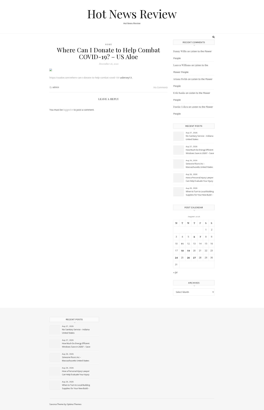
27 (194, 257)
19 (188, 250)
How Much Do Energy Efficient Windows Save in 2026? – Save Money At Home (200, 151)
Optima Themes (74, 404)
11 (182, 243)
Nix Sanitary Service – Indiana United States (199, 138)
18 (182, 250)
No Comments (160, 87)
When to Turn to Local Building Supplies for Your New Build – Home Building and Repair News (200, 193)
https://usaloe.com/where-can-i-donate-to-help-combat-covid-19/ (84, 77)
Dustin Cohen (180, 106)
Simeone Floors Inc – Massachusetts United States (199, 165)
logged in (68, 109)
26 (188, 257)
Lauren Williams (182, 65)
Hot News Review (132, 13)
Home (108, 44)
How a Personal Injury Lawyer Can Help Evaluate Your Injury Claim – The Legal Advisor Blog (200, 179)
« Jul (175, 272)
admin (56, 87)
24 (176, 257)
